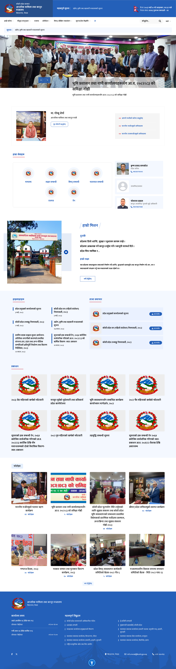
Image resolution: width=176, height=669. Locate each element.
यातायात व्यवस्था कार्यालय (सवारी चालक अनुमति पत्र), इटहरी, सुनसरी (141, 631)
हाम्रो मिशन (90, 225)
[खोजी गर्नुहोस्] (160, 21)
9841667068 (138, 207)
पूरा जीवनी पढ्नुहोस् (59, 124)
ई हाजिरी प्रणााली (126, 621)
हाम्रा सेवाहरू (18, 154)
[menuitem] (95, 21)
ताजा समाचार (95, 299)
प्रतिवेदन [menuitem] (45, 21)
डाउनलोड (157, 314)
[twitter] (16, 654)
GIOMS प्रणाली (72, 625)
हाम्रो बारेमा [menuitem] (8, 21)
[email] (66, 252)
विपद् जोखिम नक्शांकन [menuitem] (62, 21)
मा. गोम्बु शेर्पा (57, 113)
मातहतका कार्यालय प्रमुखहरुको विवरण (80, 629)
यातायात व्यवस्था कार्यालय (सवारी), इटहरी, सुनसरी (84, 640)
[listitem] (28, 175)
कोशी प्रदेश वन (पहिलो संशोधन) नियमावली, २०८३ (66, 310)
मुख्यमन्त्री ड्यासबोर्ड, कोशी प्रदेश (131, 625)
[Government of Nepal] (9, 8)
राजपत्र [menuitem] (36, 21)
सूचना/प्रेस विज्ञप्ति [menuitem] (82, 21)
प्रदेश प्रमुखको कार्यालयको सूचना (28, 309)
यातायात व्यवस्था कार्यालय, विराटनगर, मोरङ (82, 636)
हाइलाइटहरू (18, 299)
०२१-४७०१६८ (160, 654)
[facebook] (12, 654)
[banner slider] (88, 61)
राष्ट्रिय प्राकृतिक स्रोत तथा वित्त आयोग (79, 644)
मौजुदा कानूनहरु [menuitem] (23, 21)
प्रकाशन (14, 366)
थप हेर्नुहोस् (88, 583)
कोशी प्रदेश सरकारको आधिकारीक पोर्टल (81, 621)
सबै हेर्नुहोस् (87, 278)
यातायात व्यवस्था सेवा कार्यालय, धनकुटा (133, 636)
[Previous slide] (41, 80)
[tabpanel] (88, 525)
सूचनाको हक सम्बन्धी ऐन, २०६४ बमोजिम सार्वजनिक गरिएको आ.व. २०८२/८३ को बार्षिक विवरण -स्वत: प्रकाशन (70, 338)
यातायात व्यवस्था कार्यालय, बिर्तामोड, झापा (134, 640)
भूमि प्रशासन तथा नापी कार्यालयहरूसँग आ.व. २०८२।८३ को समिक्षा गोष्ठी (113, 86)
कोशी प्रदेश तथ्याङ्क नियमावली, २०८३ (29, 322)
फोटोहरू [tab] (17, 466)
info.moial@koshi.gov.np (137, 654)
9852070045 (138, 172)
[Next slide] (47, 80)
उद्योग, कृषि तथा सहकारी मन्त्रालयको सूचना (87, 8)
